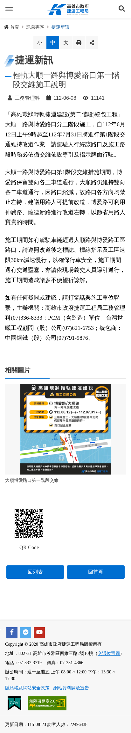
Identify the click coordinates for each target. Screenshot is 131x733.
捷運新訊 (60, 27)
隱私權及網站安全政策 (27, 688)
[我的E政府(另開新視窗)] (15, 702)
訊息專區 (35, 27)
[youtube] (39, 632)
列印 (78, 42)
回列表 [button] (35, 572)
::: (2, 630)
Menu (9, 9)
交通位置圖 (109, 653)
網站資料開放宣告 (71, 688)
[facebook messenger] (25, 632)
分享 (92, 42)
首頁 (14, 27)
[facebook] (11, 632)
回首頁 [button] (95, 572)
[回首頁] (68, 9)
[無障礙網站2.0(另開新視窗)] (47, 702)
